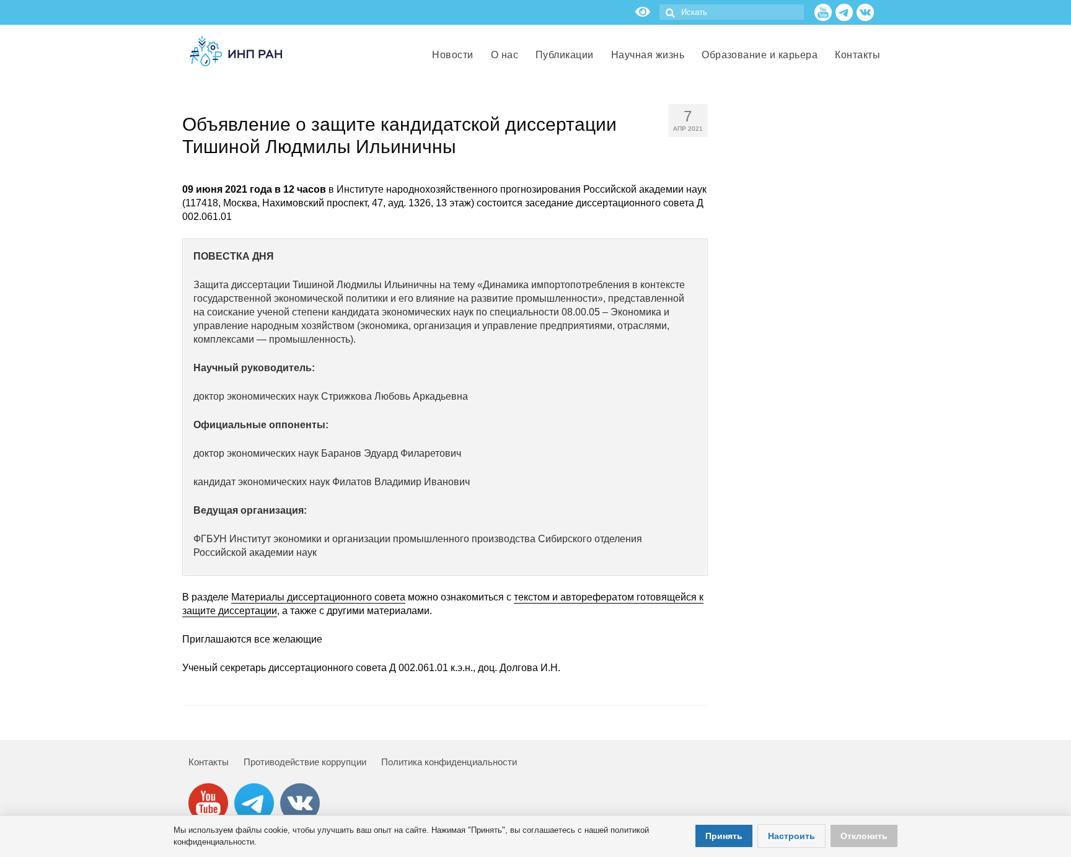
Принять (724, 836)
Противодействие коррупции (305, 762)
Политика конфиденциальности (449, 762)
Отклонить (864, 836)
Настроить (791, 836)
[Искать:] (731, 12)
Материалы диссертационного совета (318, 597)
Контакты (208, 762)
